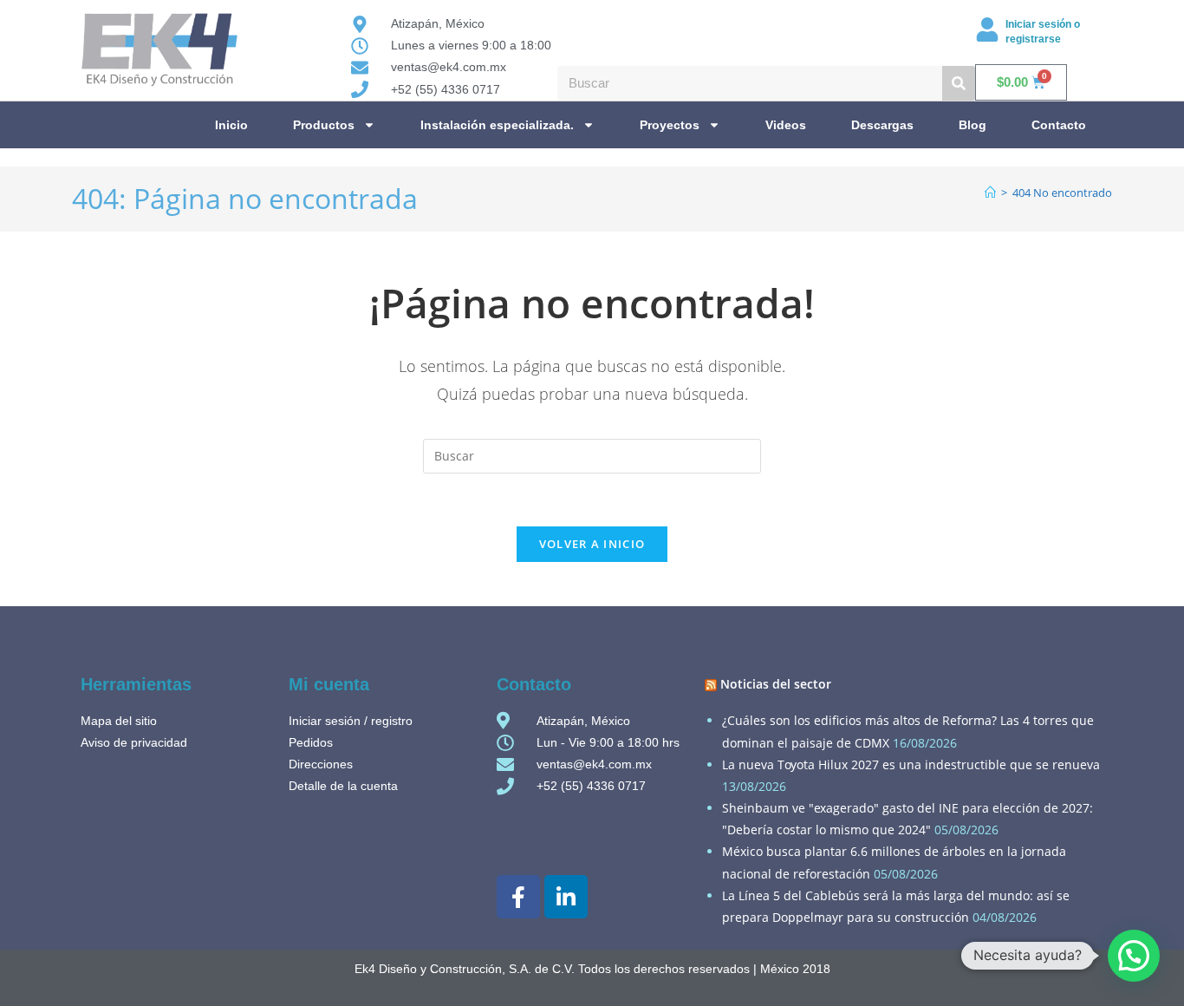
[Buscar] (958, 83)
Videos (785, 125)
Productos (324, 125)
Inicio (231, 125)
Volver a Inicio (592, 544)
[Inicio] (990, 192)
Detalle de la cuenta (343, 786)
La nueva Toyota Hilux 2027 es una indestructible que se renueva (911, 764)
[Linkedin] (566, 896)
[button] (1134, 956)
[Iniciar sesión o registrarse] (987, 29)
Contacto (1058, 125)
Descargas (882, 125)
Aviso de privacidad (134, 742)
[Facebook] (518, 896)
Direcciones (321, 764)
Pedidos (311, 742)
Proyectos (669, 125)
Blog (972, 125)
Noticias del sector (775, 684)
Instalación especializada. (497, 125)
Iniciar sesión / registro (351, 721)
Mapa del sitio (119, 721)
